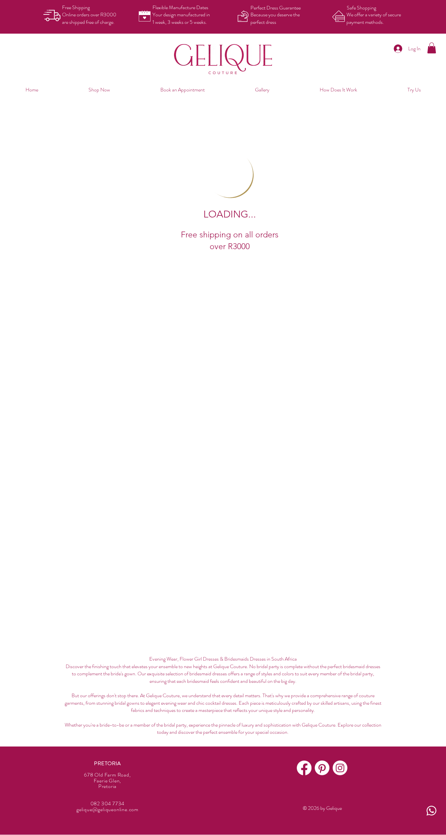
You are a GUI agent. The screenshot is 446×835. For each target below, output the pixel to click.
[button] (431, 47)
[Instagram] (340, 768)
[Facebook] (304, 768)
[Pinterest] (322, 768)
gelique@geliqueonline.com (107, 809)
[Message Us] (431, 811)
